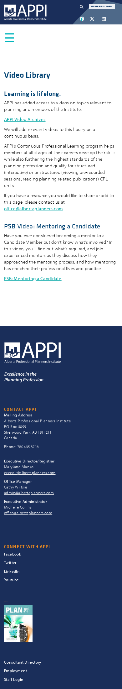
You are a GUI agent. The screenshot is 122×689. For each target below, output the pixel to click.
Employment (15, 670)
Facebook (12, 554)
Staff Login (13, 679)
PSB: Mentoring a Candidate (33, 278)
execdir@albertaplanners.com (30, 472)
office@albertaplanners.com (33, 208)
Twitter (10, 563)
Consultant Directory (22, 662)
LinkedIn (11, 571)
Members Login (102, 6)
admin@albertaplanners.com (29, 492)
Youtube (11, 580)
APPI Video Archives (25, 119)
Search (84, 6)
